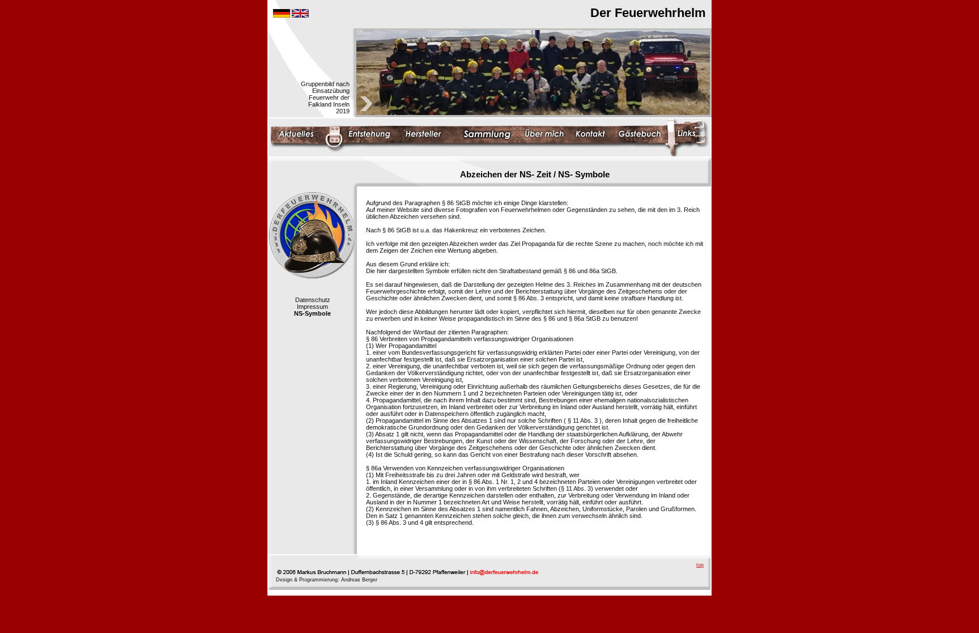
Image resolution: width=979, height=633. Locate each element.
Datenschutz (312, 299)
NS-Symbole (312, 313)
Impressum (312, 306)
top (700, 565)
